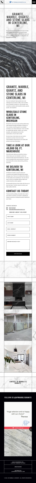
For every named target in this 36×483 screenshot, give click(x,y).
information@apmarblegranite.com (17, 209)
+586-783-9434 (18, 466)
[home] (18, 2)
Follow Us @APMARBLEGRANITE (18, 397)
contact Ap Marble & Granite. (18, 382)
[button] (34, 2)
